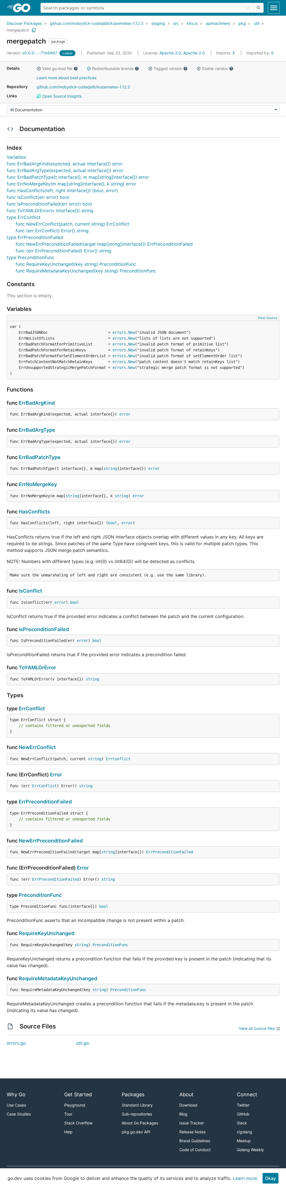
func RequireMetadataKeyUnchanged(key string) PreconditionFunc (86, 271)
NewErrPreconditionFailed (51, 841)
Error (56, 774)
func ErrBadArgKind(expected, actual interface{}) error (65, 163)
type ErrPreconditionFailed (35, 237)
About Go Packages (140, 1123)
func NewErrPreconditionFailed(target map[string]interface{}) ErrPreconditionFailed (104, 244)
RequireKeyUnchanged (46, 933)
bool (112, 523)
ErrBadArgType (37, 430)
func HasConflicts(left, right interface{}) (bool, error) (62, 190)
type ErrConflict (23, 217)
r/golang (244, 1131)
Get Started (78, 1094)
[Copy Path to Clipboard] (33, 30)
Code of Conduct (195, 1149)
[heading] (23, 7)
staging (158, 23)
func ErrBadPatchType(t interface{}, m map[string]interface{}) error (78, 177)
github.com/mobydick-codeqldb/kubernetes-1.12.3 (96, 23)
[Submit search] (259, 8)
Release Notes (192, 1131)
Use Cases (16, 1105)
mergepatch (18, 30)
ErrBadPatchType (40, 457)
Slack (242, 1123)
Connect (247, 1094)
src (176, 23)
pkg (242, 23)
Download (188, 1105)
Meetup (244, 1140)
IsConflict (30, 591)
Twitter (243, 1105)
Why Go (16, 1094)
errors (119, 332)
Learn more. (245, 1178)
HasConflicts (34, 512)
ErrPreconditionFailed (45, 802)
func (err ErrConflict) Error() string (52, 230)
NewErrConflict (37, 747)
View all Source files (257, 1028)
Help (68, 1131)
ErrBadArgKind (37, 403)
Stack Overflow (78, 1123)
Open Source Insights (61, 96)
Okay (270, 1178)
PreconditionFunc (40, 895)
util (256, 23)
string (110, 468)
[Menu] (143, 109)
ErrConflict (32, 708)
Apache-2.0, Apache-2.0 (182, 52)
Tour (68, 1114)
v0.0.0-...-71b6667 (32, 52)
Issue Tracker (191, 1123)
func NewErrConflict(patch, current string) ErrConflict (72, 224)
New (131, 332)
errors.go (16, 1043)
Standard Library (137, 1105)
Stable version (215, 68)
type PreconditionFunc (30, 257)
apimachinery (218, 23)
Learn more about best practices (66, 77)
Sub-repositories (137, 1114)
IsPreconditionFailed (44, 629)
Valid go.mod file (57, 68)
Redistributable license (113, 68)
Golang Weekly (250, 1149)
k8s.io (192, 23)
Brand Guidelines (194, 1140)
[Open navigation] (273, 7)
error (124, 414)
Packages (133, 1094)
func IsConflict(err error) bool (38, 197)
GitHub (243, 1114)
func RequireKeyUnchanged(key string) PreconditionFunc (76, 264)
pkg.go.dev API (136, 1131)
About (186, 1094)
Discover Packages (24, 23)
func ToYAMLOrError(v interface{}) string (50, 210)
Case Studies (19, 1114)
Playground (74, 1105)
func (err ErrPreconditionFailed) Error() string (63, 250)
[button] (39, 68)
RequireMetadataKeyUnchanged (58, 978)
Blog (183, 1114)
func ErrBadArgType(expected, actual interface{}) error (65, 170)
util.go (82, 1043)
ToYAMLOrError (37, 667)
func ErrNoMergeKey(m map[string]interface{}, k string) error (71, 184)
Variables (16, 157)
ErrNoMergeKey (38, 484)
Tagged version (167, 68)
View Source (267, 318)
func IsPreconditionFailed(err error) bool (49, 204)
